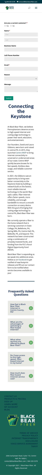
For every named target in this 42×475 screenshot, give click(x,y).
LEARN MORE (10, 404)
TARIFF (34, 446)
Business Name (10, 46)
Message (7, 84)
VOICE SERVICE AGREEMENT (24, 443)
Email (10, 65)
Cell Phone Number (11, 55)
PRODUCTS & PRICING (15, 398)
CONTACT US (10, 396)
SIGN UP (8, 401)
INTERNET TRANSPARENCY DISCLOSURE (25, 439)
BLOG (7, 409)
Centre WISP (21, 152)
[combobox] (21, 78)
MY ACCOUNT (11, 407)
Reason (7, 75)
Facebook (23, 259)
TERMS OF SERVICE (28, 433)
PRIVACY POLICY (30, 435)
